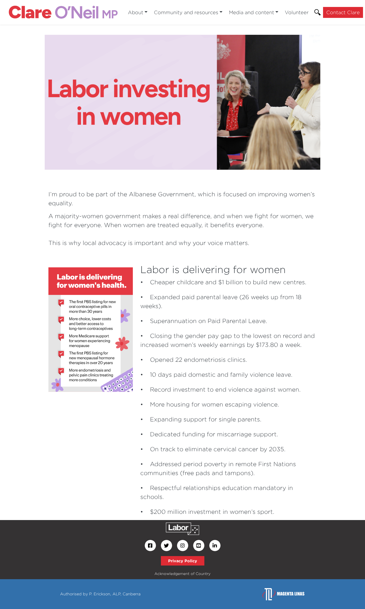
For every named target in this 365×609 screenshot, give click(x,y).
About (135, 12)
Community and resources (186, 12)
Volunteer (297, 12)
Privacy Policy (182, 561)
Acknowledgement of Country (182, 573)
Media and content (251, 12)
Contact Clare (343, 12)
